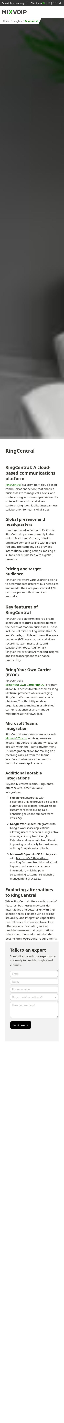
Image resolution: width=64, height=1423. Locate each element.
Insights (17, 21)
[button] (60, 12)
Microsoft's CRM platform (32, 858)
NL (59, 2)
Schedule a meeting (13, 3)
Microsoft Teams (16, 738)
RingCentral (13, 484)
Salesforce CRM (19, 801)
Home (6, 21)
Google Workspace (21, 828)
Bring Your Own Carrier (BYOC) (25, 685)
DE (54, 2)
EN (43, 2)
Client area (37, 3)
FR (49, 2)
